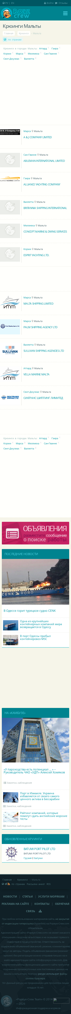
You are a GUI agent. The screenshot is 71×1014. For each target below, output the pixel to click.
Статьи (27, 896)
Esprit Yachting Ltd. (36, 255)
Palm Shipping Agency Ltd (40, 327)
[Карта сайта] (40, 911)
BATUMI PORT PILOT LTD (39, 849)
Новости (10, 896)
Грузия (27, 858)
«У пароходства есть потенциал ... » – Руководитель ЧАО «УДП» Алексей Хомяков (34, 770)
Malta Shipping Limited (38, 303)
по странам (14, 39)
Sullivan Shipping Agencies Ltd (43, 351)
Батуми (38, 858)
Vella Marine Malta (36, 374)
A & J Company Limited (37, 137)
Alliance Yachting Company (41, 184)
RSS (49, 884)
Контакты (42, 904)
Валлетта (29, 58)
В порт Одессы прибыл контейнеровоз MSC (35, 637)
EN (12, 3)
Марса (19, 53)
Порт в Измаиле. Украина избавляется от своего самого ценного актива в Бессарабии (40, 796)
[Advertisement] (35, 677)
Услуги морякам (51, 896)
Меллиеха (33, 53)
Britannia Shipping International (45, 208)
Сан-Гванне (50, 53)
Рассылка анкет (36, 884)
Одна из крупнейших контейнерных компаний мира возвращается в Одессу (41, 624)
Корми (7, 53)
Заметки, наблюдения (19, 782)
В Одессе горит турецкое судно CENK (30, 611)
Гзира (55, 48)
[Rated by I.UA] (61, 1000)
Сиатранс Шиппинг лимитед (43, 398)
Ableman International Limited (44, 161)
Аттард (43, 48)
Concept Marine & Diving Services (45, 231)
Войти (50, 3)
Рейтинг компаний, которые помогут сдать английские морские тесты (43, 816)
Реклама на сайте (15, 904)
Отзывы (63, 3)
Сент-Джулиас (11, 58)
